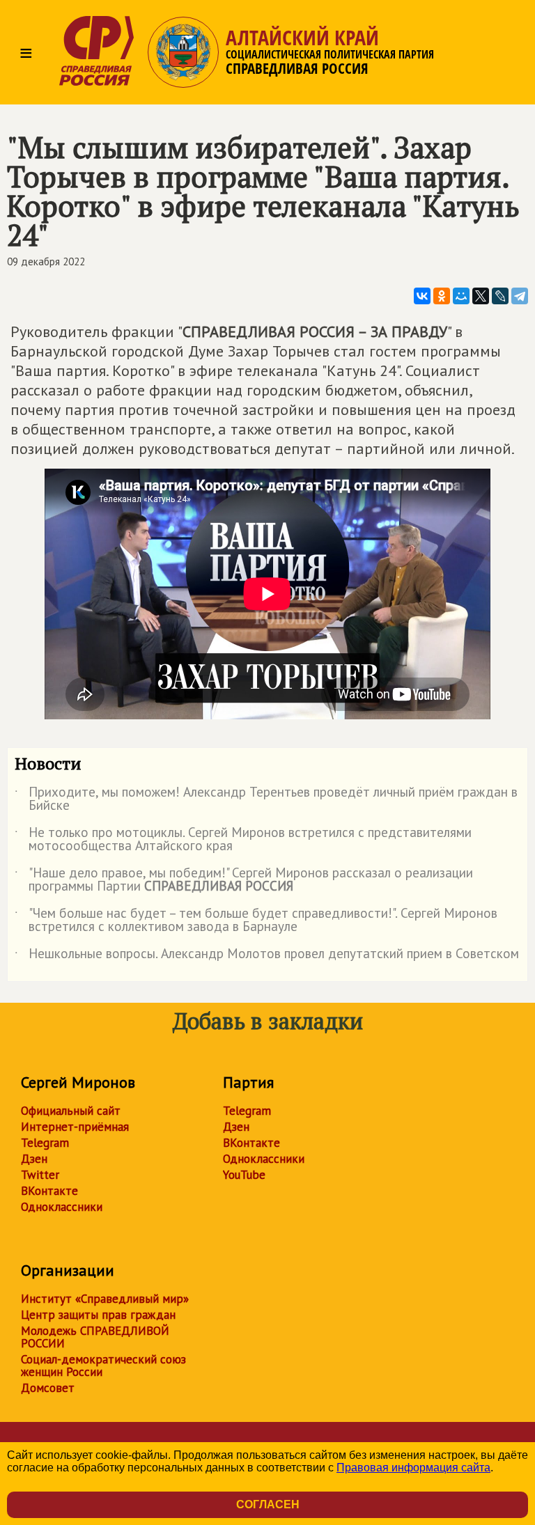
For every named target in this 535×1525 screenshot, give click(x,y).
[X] (480, 296)
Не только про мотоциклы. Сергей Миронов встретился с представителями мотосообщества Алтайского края (243, 840)
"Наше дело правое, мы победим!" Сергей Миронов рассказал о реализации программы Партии (244, 880)
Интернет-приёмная (75, 1126)
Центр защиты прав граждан (98, 1314)
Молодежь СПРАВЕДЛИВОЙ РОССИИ (95, 1337)
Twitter (40, 1174)
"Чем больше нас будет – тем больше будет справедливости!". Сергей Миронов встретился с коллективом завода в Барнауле (256, 920)
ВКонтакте (49, 1190)
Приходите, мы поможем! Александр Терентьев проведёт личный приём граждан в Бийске (266, 799)
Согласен (268, 1504)
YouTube (244, 1174)
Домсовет (48, 1388)
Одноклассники (61, 1207)
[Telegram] (519, 296)
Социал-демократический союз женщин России (103, 1365)
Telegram (45, 1142)
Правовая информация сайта (413, 1467)
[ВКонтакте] (422, 296)
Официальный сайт (71, 1110)
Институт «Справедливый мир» (105, 1298)
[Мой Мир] (461, 296)
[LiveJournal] (500, 296)
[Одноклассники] (441, 296)
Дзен (34, 1158)
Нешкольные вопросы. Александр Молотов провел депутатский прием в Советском (267, 956)
